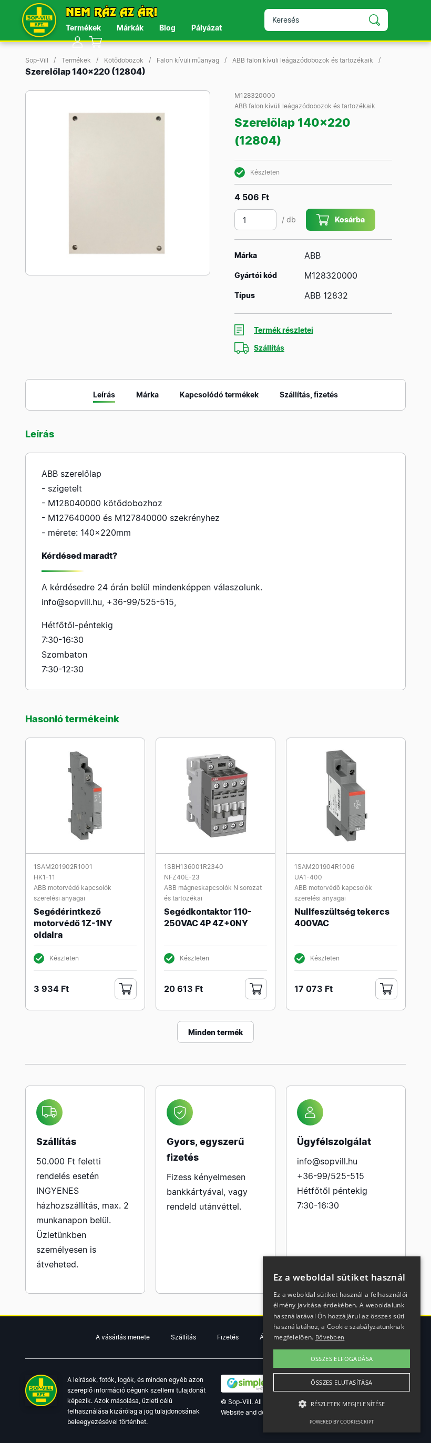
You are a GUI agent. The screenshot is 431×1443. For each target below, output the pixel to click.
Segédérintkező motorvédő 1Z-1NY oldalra (73, 923)
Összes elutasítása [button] (341, 1382)
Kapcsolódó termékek (219, 394)
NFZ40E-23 (182, 877)
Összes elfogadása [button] (342, 1359)
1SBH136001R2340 (193, 867)
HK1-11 (44, 877)
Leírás (104, 394)
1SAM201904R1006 (324, 867)
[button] (341, 1404)
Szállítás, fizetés (309, 394)
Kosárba (350, 219)
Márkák (130, 27)
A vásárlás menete (123, 1337)
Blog (167, 27)
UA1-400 (308, 877)
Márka (147, 394)
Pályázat (206, 27)
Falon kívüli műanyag (188, 60)
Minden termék (215, 1032)
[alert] (341, 1344)
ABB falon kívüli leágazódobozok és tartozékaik (302, 60)
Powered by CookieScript (342, 1421)
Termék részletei (283, 329)
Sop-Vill (36, 60)
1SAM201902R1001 (63, 867)
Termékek (83, 27)
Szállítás (269, 347)
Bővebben (329, 1337)
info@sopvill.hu (72, 602)
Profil (77, 42)
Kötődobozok (123, 60)
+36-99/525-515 (140, 602)
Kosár (95, 42)
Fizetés (228, 1337)
